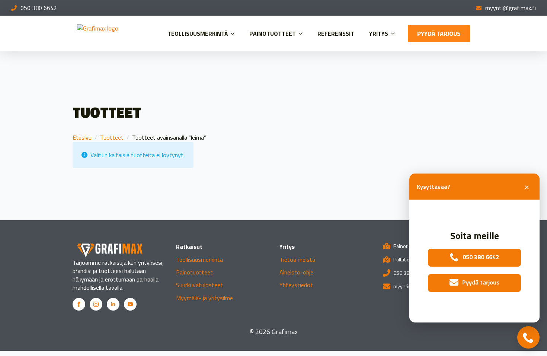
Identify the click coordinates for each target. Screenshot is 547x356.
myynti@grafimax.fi (510, 8)
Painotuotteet (272, 33)
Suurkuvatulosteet (199, 285)
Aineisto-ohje (296, 272)
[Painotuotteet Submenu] (303, 33)
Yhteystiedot (296, 285)
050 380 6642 (38, 8)
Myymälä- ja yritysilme (204, 298)
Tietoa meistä (297, 259)
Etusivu (82, 137)
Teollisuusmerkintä (197, 33)
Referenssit (335, 33)
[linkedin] (113, 304)
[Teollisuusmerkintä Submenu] (235, 33)
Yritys (378, 33)
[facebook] (79, 304)
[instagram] (96, 304)
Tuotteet (112, 137)
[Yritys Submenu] (395, 33)
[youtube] (130, 304)
